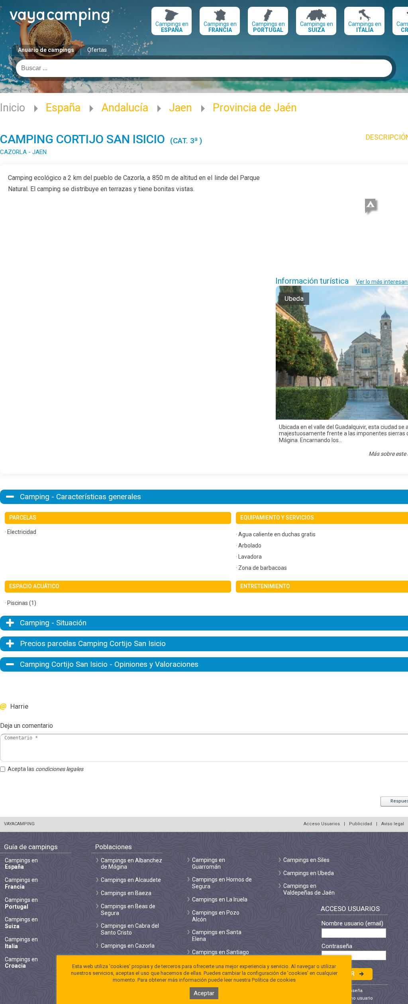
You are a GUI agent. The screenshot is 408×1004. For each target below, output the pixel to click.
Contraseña (337, 946)
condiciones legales (59, 769)
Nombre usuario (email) (352, 923)
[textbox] (204, 68)
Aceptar (204, 993)
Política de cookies (274, 980)
